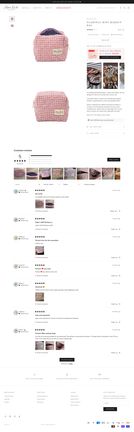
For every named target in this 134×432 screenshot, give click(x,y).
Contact (48, 8)
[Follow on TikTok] (19, 416)
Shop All (26, 8)
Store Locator (41, 399)
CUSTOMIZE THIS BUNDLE (110, 57)
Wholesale (40, 402)
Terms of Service (75, 402)
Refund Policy (75, 399)
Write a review (113, 160)
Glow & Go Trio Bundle (110, 51)
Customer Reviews (42, 396)
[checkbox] (91, 184)
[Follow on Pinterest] (15, 416)
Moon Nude (91, 19)
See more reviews (67, 360)
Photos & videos (89, 185)
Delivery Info (74, 396)
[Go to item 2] (12, 25)
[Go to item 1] (12, 19)
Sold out (106, 40)
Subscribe (110, 409)
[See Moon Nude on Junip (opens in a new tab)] (71, 364)
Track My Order (8, 396)
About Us (37, 8)
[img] (25, 190)
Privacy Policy (74, 405)
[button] (40, 156)
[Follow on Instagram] (10, 416)
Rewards (7, 399)
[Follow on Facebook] (5, 416)
